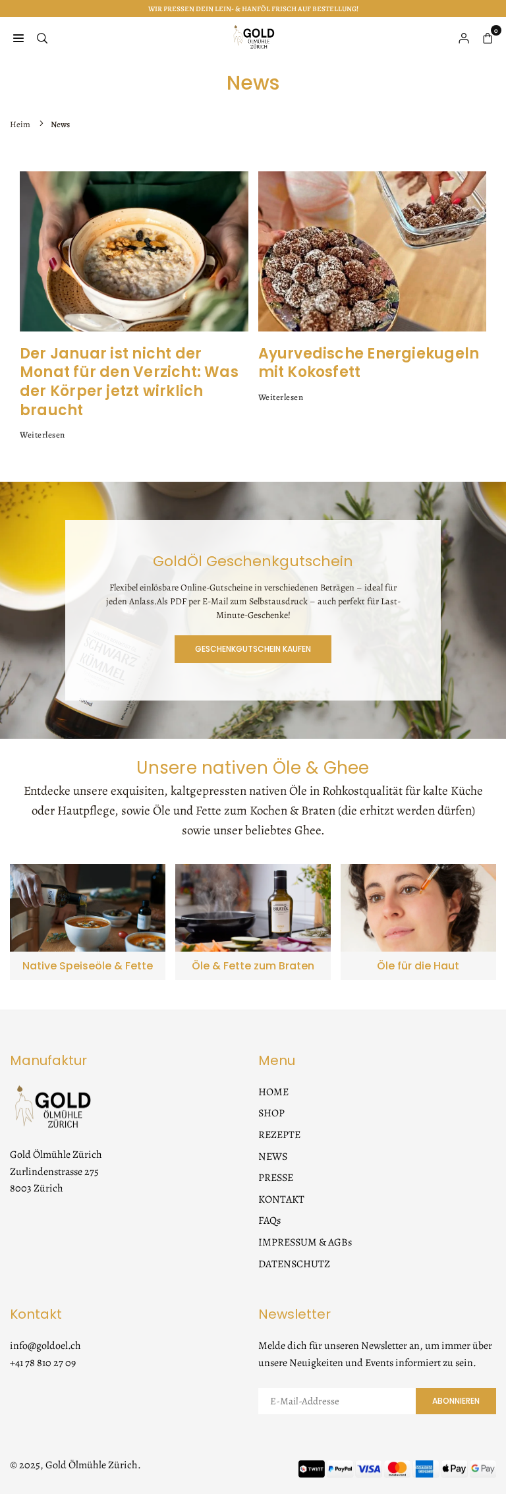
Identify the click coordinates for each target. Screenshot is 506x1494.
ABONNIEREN (456, 1400)
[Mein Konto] (464, 36)
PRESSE (275, 1177)
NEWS (272, 1156)
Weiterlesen (42, 434)
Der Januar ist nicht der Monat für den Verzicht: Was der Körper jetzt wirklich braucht (129, 381)
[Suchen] (42, 36)
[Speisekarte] (18, 36)
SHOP (271, 1113)
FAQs (269, 1220)
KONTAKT (281, 1199)
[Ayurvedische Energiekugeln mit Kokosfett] (372, 251)
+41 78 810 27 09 (43, 1363)
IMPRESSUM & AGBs (305, 1242)
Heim (20, 124)
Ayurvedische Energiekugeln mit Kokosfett (369, 363)
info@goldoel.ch (45, 1345)
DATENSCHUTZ (294, 1264)
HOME (273, 1092)
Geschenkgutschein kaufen (253, 648)
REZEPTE (279, 1135)
